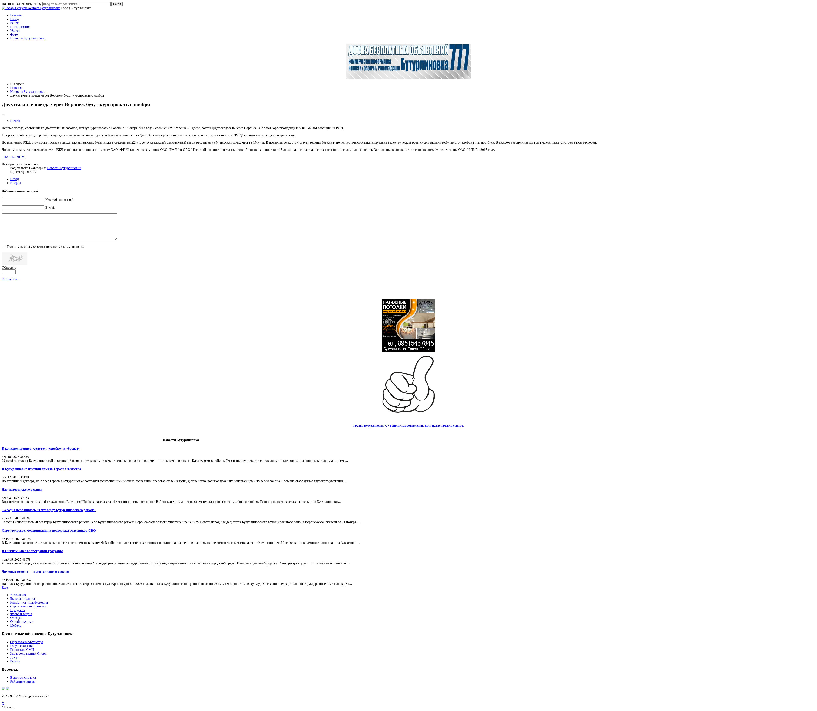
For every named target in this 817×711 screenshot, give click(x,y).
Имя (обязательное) (59, 199)
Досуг (14, 657)
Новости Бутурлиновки (27, 38)
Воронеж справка (23, 677)
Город (14, 19)
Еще (5, 587)
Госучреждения (21, 646)
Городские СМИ (22, 649)
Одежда (15, 618)
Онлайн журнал (21, 621)
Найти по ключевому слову (21, 4)
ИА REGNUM (13, 157)
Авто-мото (18, 595)
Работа (15, 661)
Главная (16, 15)
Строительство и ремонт (28, 606)
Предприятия (20, 26)
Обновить (9, 267)
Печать (15, 121)
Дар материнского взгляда (22, 489)
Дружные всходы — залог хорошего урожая (35, 571)
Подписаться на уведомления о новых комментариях (45, 246)
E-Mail (50, 207)
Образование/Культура (26, 642)
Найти (117, 4)
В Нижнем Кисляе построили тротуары (32, 551)
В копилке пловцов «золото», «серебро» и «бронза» (41, 448)
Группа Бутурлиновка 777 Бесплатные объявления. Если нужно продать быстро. (408, 425)
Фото (14, 34)
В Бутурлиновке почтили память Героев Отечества (41, 469)
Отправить (9, 279)
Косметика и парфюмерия (29, 602)
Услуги (15, 30)
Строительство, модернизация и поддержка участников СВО (49, 530)
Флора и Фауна (21, 614)
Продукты (17, 610)
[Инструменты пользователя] (3, 114)
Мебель (15, 625)
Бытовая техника (22, 598)
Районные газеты (22, 681)
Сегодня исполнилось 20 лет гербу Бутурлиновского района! (49, 510)
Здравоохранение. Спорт (28, 653)
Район (14, 23)
